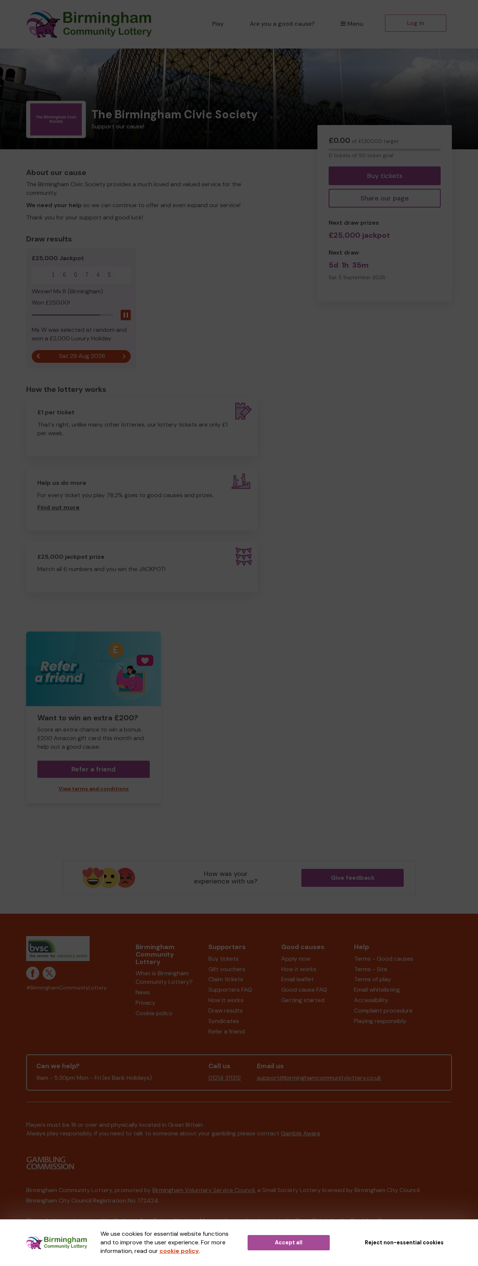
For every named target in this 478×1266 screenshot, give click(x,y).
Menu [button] (355, 24)
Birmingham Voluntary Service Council (203, 1190)
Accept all (288, 1242)
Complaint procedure (383, 1010)
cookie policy (179, 1251)
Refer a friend (226, 1031)
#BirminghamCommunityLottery (66, 988)
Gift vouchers (226, 969)
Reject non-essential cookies (404, 1242)
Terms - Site (370, 969)
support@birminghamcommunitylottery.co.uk (319, 1078)
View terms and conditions (94, 789)
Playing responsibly (380, 1021)
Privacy (145, 1003)
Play (218, 24)
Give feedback (353, 878)
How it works (225, 1000)
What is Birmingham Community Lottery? (164, 977)
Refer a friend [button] (93, 769)
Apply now (295, 959)
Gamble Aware (300, 1133)
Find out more (58, 507)
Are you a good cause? (282, 24)
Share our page (384, 198)
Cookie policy (154, 1013)
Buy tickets (385, 175)
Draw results (225, 1010)
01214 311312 (224, 1078)
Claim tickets (225, 979)
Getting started (303, 1000)
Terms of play (372, 979)
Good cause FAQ (304, 990)
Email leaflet (297, 979)
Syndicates (223, 1021)
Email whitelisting (377, 990)
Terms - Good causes (383, 959)
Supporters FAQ (230, 990)
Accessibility (371, 1000)
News (143, 992)
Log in (415, 23)
